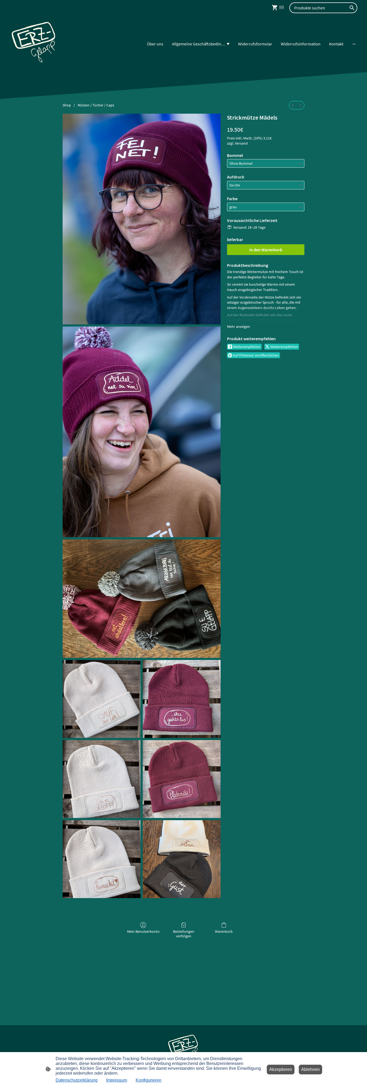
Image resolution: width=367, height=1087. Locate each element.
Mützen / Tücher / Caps (96, 105)
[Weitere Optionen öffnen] (354, 44)
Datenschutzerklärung (77, 1080)
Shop (67, 105)
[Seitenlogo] (34, 43)
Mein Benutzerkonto (143, 931)
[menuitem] (293, 105)
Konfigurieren (148, 1080)
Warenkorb (224, 931)
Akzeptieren (280, 1069)
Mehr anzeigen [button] (238, 326)
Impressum (116, 1080)
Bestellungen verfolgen (183, 933)
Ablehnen (310, 1069)
